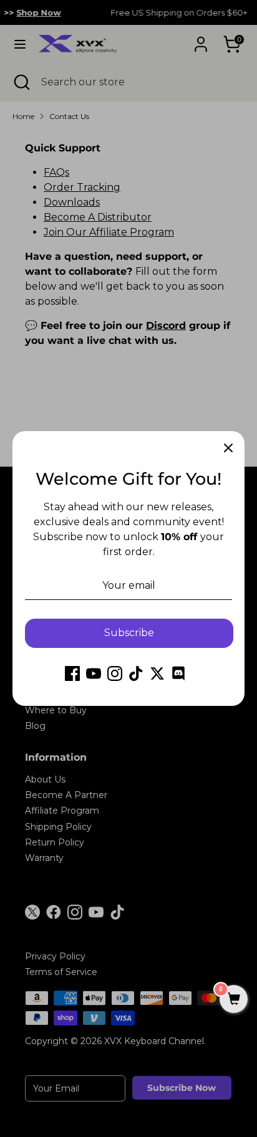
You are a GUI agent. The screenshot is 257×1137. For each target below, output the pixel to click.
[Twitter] (157, 673)
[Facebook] (72, 673)
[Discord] (178, 673)
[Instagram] (114, 673)
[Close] (228, 447)
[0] (234, 999)
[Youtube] (93, 673)
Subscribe (129, 633)
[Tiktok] (135, 673)
